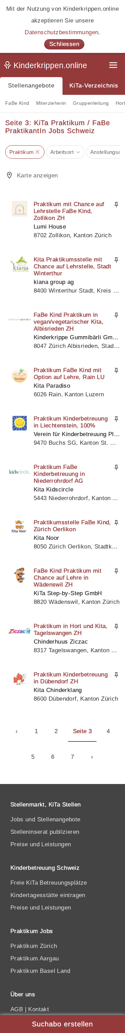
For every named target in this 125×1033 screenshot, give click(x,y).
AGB (16, 1009)
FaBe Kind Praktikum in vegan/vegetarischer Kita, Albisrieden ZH (68, 322)
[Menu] (114, 66)
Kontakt (38, 1009)
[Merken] (116, 205)
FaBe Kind (17, 103)
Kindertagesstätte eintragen (47, 895)
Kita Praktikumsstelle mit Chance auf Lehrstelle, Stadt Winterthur (72, 266)
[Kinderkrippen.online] (46, 66)
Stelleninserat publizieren (44, 832)
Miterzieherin (51, 103)
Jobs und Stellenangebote (45, 819)
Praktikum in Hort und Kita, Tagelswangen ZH (71, 629)
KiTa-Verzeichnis (93, 85)
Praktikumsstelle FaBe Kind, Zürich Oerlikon (72, 526)
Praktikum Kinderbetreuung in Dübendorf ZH (71, 678)
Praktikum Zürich (33, 946)
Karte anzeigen (37, 175)
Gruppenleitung (91, 103)
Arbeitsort (62, 152)
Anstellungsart (107, 152)
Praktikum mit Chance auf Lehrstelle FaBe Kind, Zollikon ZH (69, 211)
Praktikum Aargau (34, 958)
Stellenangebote (31, 85)
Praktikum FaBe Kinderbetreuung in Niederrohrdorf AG (59, 474)
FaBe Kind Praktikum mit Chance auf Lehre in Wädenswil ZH (67, 578)
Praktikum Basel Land (40, 971)
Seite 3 (82, 731)
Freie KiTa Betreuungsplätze (48, 882)
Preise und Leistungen (40, 844)
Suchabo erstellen (62, 1024)
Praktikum (21, 152)
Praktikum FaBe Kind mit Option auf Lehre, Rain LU (69, 373)
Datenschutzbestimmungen (61, 32)
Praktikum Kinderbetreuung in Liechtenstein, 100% (71, 422)
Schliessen (64, 44)
